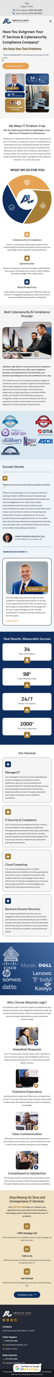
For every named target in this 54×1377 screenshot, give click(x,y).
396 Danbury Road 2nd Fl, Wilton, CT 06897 (19, 1331)
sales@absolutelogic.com (15, 1363)
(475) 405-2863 (11, 1359)
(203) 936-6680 (11, 1341)
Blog (27, 3)
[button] (50, 21)
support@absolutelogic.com (16, 1345)
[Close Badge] (40, 1364)
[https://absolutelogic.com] (16, 21)
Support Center (27, 6)
